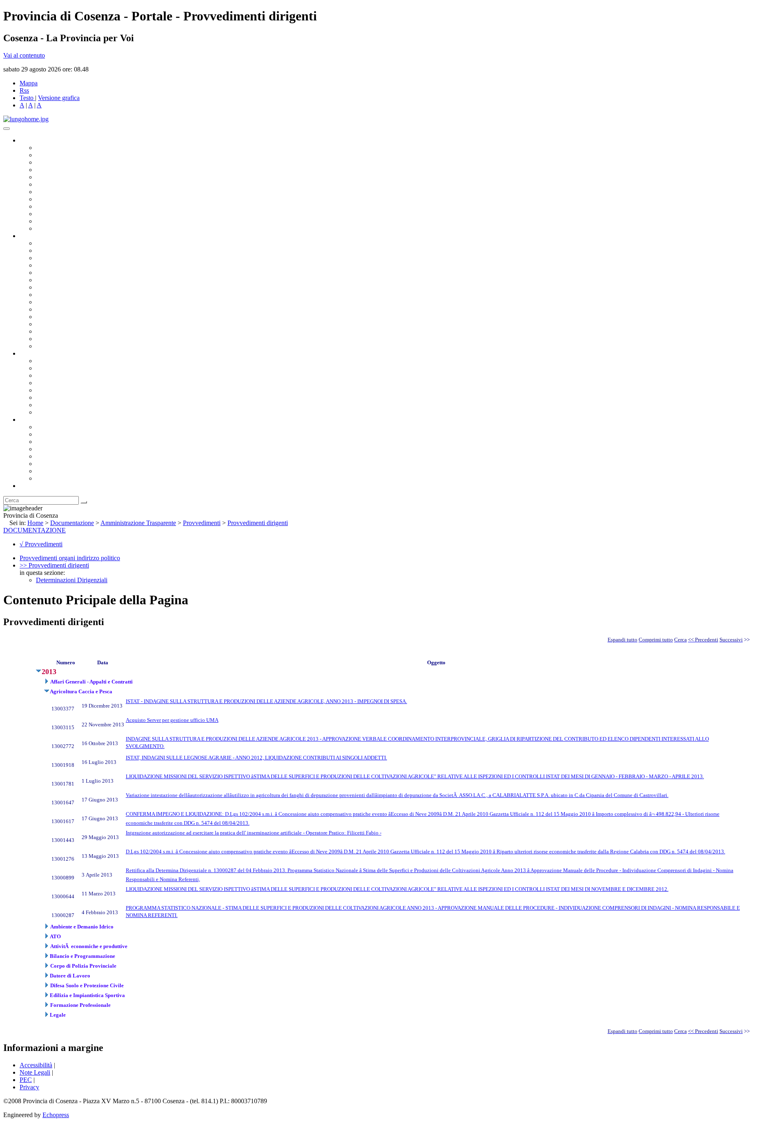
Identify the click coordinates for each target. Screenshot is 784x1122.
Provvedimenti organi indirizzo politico (70, 557)
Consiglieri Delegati (61, 162)
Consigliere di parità (62, 191)
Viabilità (47, 331)
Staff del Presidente (61, 346)
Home (35, 522)
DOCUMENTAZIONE (34, 530)
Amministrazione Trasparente (73, 390)
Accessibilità (36, 1065)
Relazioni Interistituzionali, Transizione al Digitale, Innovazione (118, 279)
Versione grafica (59, 97)
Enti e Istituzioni (57, 478)
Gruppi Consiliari (58, 184)
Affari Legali (52, 272)
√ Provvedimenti (41, 544)
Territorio (48, 456)
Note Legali (35, 1072)
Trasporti (47, 301)
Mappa (29, 83)
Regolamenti (52, 412)
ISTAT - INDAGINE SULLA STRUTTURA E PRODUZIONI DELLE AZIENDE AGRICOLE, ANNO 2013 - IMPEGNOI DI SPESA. (266, 701)
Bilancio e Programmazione (71, 257)
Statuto (45, 404)
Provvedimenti (201, 522)
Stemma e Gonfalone (63, 426)
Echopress (55, 1114)
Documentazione (41, 353)
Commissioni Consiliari (66, 177)
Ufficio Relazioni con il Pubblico (78, 206)
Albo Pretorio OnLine (64, 360)
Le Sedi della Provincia (66, 441)
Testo (26, 97)
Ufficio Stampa (55, 213)
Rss (24, 90)
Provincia (32, 419)
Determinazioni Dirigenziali (71, 580)
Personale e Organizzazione (71, 265)
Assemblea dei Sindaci (65, 169)
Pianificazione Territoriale (69, 309)
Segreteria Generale (61, 338)
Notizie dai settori (58, 221)
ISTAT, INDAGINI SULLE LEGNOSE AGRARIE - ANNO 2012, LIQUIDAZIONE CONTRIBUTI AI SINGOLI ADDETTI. (256, 758)
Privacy (29, 1087)
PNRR (44, 294)
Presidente (49, 147)
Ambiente (48, 316)
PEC (26, 1079)
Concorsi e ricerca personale (72, 375)
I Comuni (48, 463)
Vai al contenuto (24, 55)
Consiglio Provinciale (63, 154)
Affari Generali (55, 250)
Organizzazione (40, 235)
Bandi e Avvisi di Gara (65, 368)
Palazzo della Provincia (66, 434)
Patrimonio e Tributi (61, 287)
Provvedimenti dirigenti (257, 522)
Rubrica (29, 485)
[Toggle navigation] (6, 128)
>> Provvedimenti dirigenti (54, 565)
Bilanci (45, 382)
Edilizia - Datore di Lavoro (70, 324)
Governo (31, 140)
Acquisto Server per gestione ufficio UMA (172, 720)
